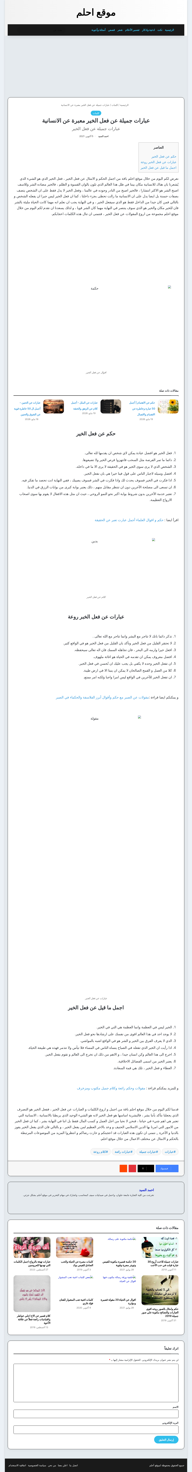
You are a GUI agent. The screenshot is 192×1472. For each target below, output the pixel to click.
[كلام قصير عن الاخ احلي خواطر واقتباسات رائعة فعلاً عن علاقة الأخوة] (32, 1293)
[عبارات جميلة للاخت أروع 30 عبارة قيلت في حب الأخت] (160, 1247)
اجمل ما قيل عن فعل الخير (158, 167)
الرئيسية (170, 29)
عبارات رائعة (122, 1152)
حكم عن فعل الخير (164, 156)
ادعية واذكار (148, 29)
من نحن (52, 1465)
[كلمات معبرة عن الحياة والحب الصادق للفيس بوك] (74, 1247)
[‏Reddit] (123, 1168)
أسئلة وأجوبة (99, 29)
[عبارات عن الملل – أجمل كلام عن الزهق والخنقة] (110, 406)
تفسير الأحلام (132, 29)
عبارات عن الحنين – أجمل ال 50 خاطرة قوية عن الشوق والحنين (27, 408)
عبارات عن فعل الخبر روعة (158, 162)
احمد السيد (103, 136)
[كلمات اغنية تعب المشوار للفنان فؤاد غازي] (74, 1285)
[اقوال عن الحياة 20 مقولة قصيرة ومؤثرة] (117, 1285)
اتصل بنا (73, 1465)
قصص (111, 29)
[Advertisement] (155, 65)
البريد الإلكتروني (170, 1422)
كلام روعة (99, 1152)
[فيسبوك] (147, 1201)
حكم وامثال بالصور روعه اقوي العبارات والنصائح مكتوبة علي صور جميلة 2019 (160, 1312)
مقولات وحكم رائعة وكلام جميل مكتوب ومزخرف (111, 1088)
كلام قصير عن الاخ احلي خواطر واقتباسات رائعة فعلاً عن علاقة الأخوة (33, 1319)
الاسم (175, 1406)
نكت (160, 29)
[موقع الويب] (151, 1201)
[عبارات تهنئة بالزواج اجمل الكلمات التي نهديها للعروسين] (32, 1247)
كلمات (115, 104)
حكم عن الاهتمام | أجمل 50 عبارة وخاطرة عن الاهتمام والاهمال (142, 408)
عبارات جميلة (147, 1152)
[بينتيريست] (132, 1168)
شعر (120, 29)
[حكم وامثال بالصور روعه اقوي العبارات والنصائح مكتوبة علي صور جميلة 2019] (160, 1290)
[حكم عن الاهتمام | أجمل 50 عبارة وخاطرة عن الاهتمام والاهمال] (168, 406)
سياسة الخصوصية (37, 1465)
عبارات (169, 1152)
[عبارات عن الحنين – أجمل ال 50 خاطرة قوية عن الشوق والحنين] (53, 406)
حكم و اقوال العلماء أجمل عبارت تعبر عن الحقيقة (129, 520)
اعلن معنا (63, 1465)
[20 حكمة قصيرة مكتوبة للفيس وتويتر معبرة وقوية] (117, 1247)
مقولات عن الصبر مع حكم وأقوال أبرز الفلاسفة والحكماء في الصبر (102, 697)
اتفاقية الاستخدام (17, 1465)
